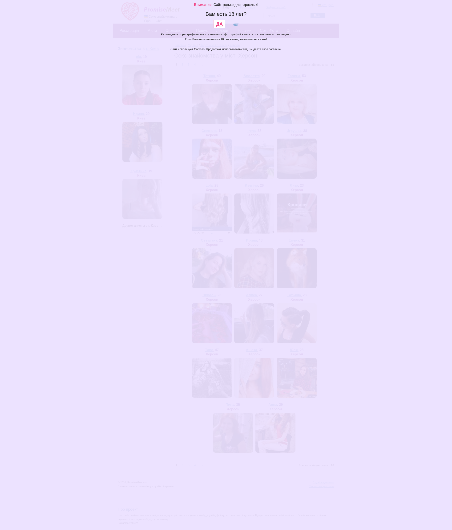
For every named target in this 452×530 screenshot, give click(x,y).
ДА (219, 24)
